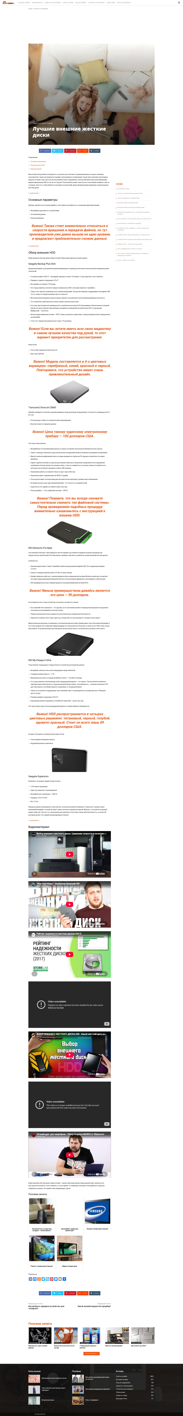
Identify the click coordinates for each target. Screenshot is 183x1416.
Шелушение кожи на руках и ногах (54, 1378)
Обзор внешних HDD (38, 165)
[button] (179, 2)
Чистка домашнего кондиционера (129, 198)
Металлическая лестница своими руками (131, 207)
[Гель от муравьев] (78, 1400)
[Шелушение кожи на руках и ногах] (34, 1379)
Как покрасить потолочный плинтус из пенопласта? (135, 219)
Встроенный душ (48, 1400)
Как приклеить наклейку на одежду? (129, 223)
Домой (30, 8)
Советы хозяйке (33, 1343)
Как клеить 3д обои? (138, 1346)
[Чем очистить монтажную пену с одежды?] (34, 1390)
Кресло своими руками (113, 1346)
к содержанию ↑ (34, 193)
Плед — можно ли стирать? (126, 260)
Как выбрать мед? (124, 188)
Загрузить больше (91, 1353)
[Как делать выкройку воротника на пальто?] (78, 1379)
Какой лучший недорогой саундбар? (94, 1306)
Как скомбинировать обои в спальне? (130, 249)
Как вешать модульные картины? (97, 1389)
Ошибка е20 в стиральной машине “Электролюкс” (134, 235)
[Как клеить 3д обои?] (143, 1335)
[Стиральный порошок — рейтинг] (91, 1335)
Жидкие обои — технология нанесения (130, 244)
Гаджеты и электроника (41, 8)
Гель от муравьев (91, 1400)
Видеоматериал (36, 169)
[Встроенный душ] (34, 1400)
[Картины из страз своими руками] (40, 1335)
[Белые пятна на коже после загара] (66, 1335)
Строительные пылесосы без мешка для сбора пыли (135, 239)
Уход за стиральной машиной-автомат (130, 193)
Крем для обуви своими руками (128, 202)
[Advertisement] (91, 26)
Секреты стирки (84, 1343)
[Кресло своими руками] (117, 1335)
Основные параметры (38, 161)
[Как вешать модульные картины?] (78, 1390)
